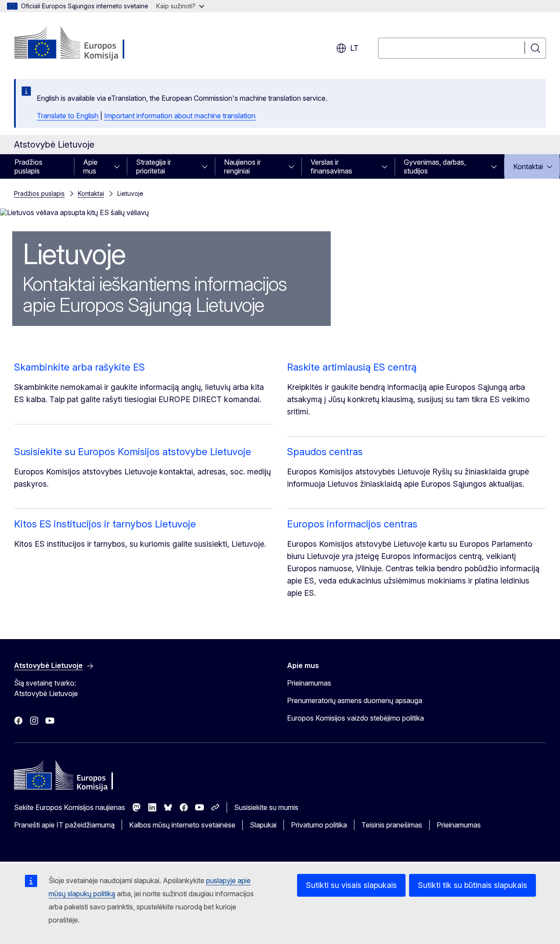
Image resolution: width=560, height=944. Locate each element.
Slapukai (263, 824)
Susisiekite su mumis (266, 807)
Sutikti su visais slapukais (351, 885)
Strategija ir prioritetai (153, 166)
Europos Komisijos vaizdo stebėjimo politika (355, 718)
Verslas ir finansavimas (331, 166)
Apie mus (90, 166)
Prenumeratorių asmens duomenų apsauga (354, 700)
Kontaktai (528, 166)
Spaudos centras (325, 451)
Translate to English (67, 115)
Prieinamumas (309, 683)
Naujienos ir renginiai (242, 166)
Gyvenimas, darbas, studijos (435, 166)
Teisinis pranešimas (391, 824)
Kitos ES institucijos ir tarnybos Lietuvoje (105, 524)
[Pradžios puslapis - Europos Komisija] (84, 43)
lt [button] (354, 48)
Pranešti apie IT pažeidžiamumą (64, 824)
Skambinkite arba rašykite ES (79, 367)
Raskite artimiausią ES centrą (351, 367)
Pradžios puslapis (28, 166)
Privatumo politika (319, 824)
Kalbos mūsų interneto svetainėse (182, 824)
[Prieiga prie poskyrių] (119, 166)
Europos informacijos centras (352, 524)
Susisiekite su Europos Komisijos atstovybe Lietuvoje (132, 451)
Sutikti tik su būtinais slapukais (472, 885)
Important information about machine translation (180, 115)
